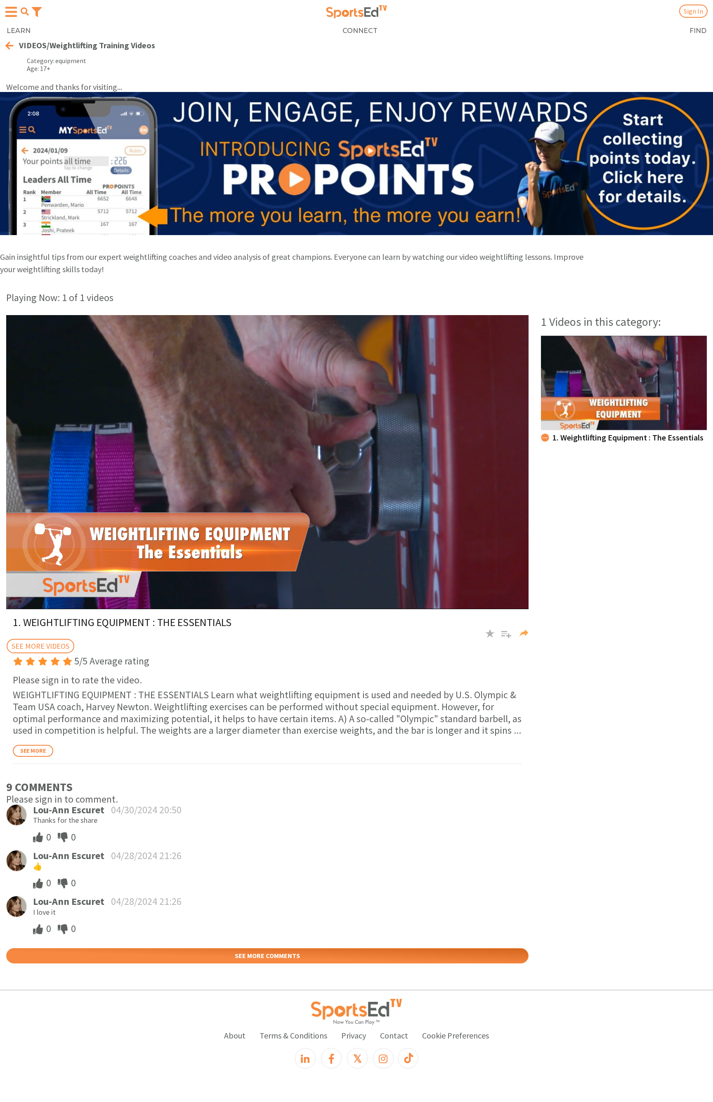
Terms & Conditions (293, 1035)
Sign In (693, 11)
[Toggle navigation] (37, 11)
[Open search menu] (25, 11)
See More (33, 750)
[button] (503, 637)
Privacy (353, 1035)
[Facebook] (331, 1058)
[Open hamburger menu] (11, 12)
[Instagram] (383, 1058)
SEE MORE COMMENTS (267, 955)
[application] (267, 462)
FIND (697, 31)
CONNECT (360, 31)
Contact (394, 1035)
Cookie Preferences (455, 1035)
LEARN (19, 31)
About (235, 1035)
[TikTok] (408, 1058)
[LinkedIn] (305, 1058)
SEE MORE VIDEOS (40, 646)
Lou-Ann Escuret (68, 809)
